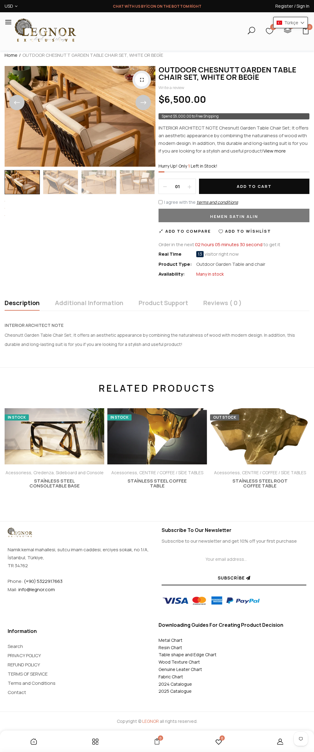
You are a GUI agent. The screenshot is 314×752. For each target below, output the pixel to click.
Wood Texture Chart (179, 662)
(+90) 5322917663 (43, 581)
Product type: (175, 264)
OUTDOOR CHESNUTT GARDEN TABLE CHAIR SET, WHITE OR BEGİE (227, 73)
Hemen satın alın (234, 216)
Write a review (171, 87)
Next (143, 102)
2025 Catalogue (175, 691)
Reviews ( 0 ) (222, 303)
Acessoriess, (19, 472)
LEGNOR (150, 721)
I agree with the (201, 202)
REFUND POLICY (24, 664)
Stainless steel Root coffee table (260, 483)
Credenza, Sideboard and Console (68, 472)
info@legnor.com (36, 589)
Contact (17, 692)
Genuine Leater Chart (180, 669)
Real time (170, 254)
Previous (17, 102)
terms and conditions (217, 202)
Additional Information (89, 303)
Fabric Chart (171, 677)
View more (274, 151)
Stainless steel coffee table (157, 483)
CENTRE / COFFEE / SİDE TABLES (171, 472)
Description (22, 303)
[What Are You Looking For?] (246, 31)
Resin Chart (170, 647)
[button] (291, 22)
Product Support (163, 303)
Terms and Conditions (32, 683)
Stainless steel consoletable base (54, 483)
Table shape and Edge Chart (187, 654)
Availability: (172, 274)
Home (11, 55)
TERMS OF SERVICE (28, 674)
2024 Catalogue (175, 684)
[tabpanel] (54, 458)
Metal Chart (170, 640)
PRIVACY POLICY (24, 655)
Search (15, 646)
